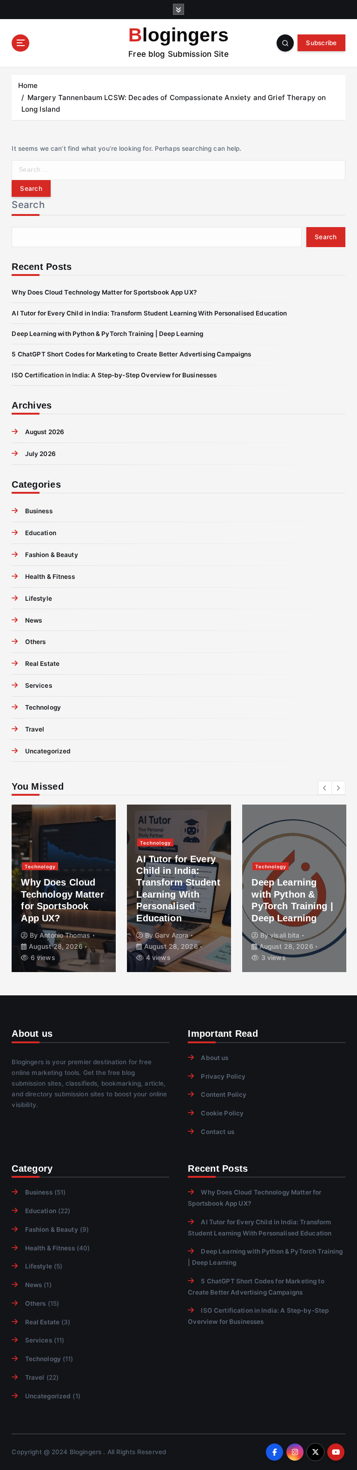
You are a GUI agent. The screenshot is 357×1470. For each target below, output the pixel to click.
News (33, 620)
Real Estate (42, 663)
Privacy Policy (223, 1076)
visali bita (285, 935)
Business (38, 511)
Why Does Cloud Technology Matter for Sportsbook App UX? (104, 292)
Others (35, 641)
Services (38, 685)
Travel (34, 729)
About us (214, 1057)
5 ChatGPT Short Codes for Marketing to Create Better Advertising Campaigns (131, 354)
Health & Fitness (49, 576)
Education (40, 533)
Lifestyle (38, 598)
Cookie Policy (222, 1113)
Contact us (217, 1131)
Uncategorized (48, 751)
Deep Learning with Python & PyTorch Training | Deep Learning (107, 333)
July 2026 (40, 453)
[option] (64, 888)
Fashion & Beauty (51, 554)
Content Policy (223, 1094)
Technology (43, 707)
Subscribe (321, 43)
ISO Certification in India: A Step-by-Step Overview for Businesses (114, 375)
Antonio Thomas (65, 935)
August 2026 (44, 432)
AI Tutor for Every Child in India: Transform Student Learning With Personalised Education (149, 313)
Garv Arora (171, 935)
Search (28, 204)
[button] (325, 788)
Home (28, 85)
